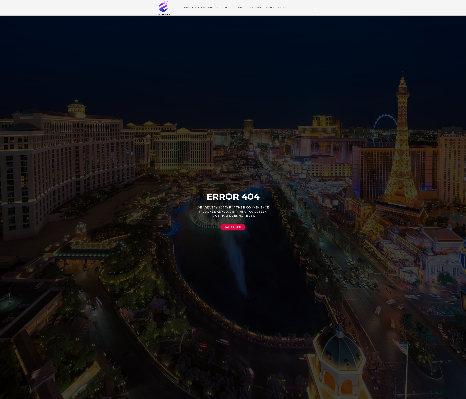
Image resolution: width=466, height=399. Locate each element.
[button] (315, 7)
